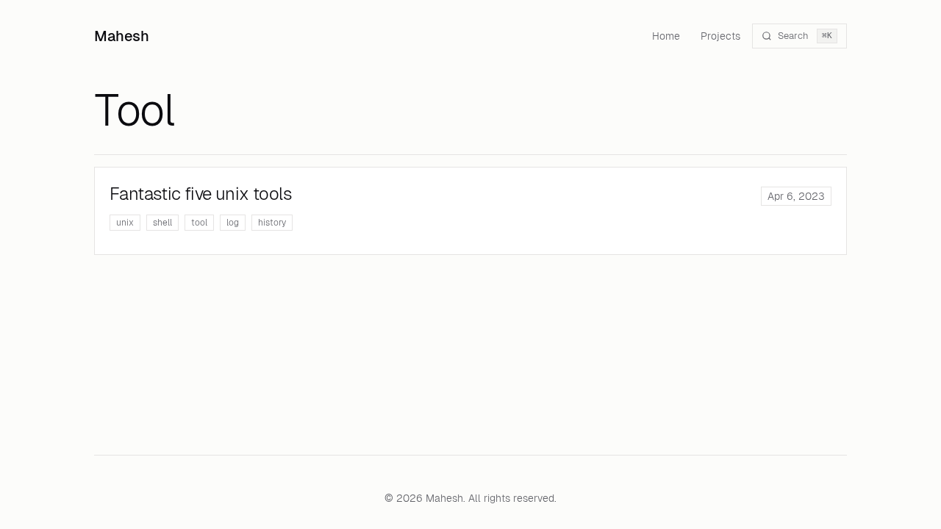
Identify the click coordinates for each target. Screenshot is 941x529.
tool (199, 222)
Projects (720, 36)
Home (666, 36)
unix (125, 222)
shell (162, 222)
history (272, 222)
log (232, 222)
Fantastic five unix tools (201, 194)
